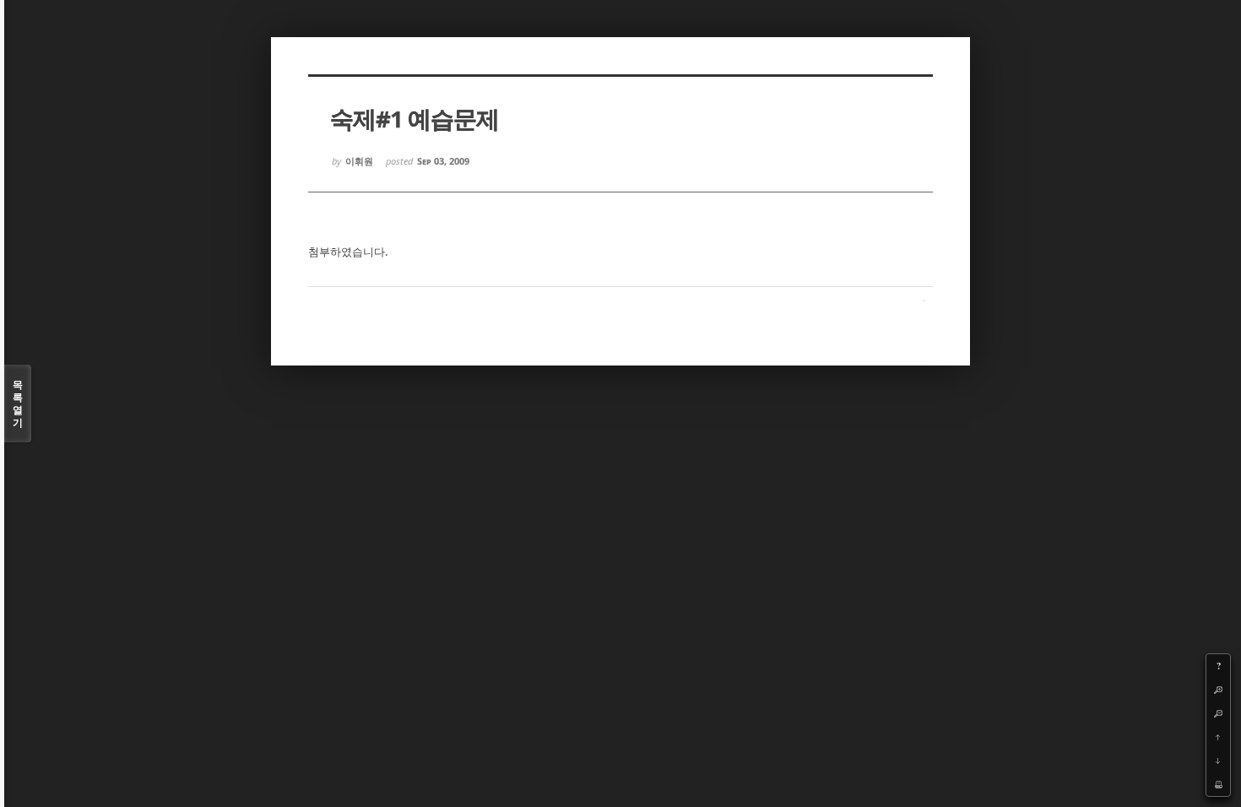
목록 (18, 403)
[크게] (1218, 689)
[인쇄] (1218, 784)
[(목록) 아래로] (1218, 760)
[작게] (1218, 713)
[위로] (1218, 737)
